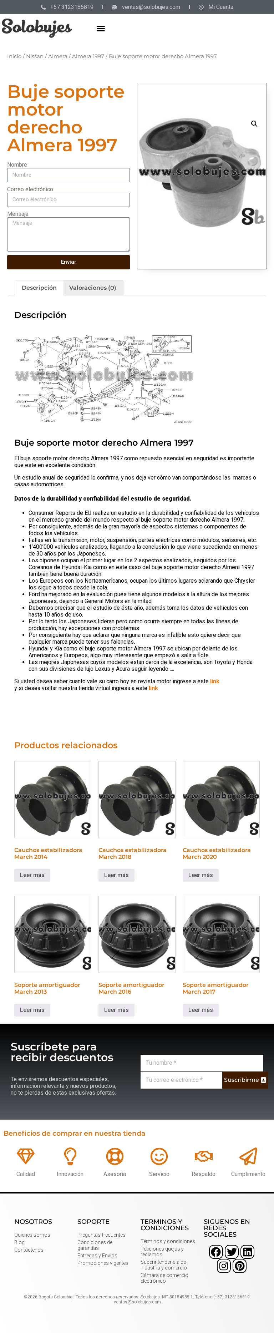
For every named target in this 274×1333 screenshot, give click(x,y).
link (214, 681)
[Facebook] (216, 1252)
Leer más (32, 875)
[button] (101, 28)
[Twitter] (232, 1252)
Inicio (14, 56)
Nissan (35, 56)
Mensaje (18, 214)
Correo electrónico (30, 189)
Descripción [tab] (39, 287)
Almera (57, 56)
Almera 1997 (88, 56)
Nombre (17, 164)
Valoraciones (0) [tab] (92, 287)
